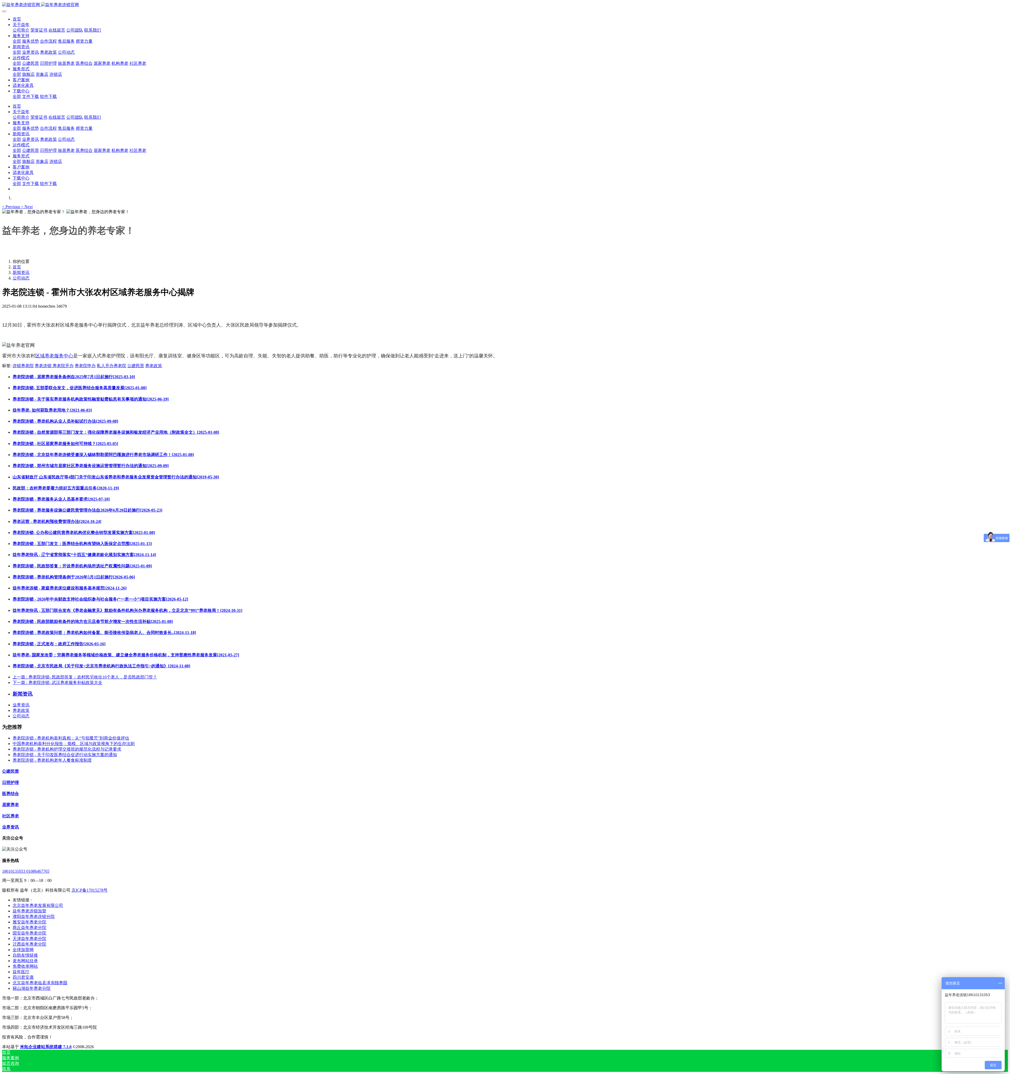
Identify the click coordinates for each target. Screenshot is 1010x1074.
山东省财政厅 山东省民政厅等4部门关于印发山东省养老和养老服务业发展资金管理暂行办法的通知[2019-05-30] (116, 477)
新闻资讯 (21, 272)
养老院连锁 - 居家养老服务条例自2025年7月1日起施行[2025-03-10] (74, 376)
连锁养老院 (23, 365)
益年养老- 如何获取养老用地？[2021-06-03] (52, 410)
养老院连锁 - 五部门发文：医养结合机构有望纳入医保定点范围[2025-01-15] (82, 543)
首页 (17, 19)
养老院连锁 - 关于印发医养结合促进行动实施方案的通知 (65, 754)
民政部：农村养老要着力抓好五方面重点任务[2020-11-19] (66, 488)
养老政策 (153, 365)
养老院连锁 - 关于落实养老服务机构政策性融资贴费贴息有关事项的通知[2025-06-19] (91, 399)
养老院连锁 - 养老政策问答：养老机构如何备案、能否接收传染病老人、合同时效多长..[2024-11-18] (104, 632)
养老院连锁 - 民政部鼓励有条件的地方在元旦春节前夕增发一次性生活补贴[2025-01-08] (93, 621)
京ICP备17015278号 (90, 890)
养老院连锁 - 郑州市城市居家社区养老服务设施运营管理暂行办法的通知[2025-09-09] (91, 465)
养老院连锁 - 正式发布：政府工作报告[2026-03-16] (59, 644)
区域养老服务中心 (54, 355)
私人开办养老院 (111, 365)
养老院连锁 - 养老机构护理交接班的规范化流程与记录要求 (67, 749)
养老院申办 (85, 365)
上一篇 (85, 677)
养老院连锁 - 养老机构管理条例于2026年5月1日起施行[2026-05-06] (74, 577)
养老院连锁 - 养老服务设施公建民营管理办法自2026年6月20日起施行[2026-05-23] (87, 510)
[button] (11, 206)
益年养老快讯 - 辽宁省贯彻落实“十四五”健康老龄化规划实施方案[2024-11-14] (84, 554)
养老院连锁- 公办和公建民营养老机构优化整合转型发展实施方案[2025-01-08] (84, 532)
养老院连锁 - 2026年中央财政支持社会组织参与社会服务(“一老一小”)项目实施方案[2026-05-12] (100, 599)
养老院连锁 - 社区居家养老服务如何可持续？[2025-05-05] (65, 443)
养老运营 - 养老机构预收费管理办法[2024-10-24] (57, 521)
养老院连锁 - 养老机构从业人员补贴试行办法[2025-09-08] (65, 421)
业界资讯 (21, 705)
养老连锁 (44, 365)
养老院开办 (63, 365)
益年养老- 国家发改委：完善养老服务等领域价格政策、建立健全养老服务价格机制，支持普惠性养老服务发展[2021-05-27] (126, 655)
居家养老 (10, 804)
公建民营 (135, 365)
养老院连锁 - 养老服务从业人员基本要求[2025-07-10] (61, 499)
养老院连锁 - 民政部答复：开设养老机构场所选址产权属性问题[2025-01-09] (82, 566)
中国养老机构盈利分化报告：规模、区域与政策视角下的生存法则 (74, 743)
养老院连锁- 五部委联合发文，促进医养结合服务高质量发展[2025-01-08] (80, 388)
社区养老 (10, 816)
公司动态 (21, 278)
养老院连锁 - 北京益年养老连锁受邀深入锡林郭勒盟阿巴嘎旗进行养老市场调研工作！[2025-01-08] (103, 454)
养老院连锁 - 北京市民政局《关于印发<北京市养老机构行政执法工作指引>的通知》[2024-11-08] (101, 666)
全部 (17, 41)
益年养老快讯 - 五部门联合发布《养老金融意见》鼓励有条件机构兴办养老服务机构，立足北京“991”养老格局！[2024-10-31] (127, 610)
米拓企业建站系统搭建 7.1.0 (46, 1047)
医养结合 (10, 793)
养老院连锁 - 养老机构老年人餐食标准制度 (52, 760)
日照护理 (10, 782)
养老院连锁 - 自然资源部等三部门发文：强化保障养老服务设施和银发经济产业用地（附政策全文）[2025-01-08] (116, 432)
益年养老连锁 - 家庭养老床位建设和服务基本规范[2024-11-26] (70, 588)
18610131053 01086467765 (25, 871)
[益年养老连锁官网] (505, 5)
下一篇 (57, 682)
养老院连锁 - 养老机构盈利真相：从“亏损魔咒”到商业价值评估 (71, 738)
